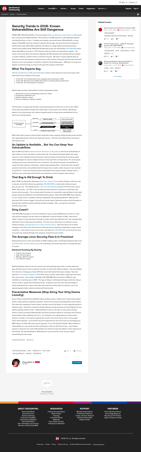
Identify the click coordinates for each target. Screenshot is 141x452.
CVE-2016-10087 (49, 184)
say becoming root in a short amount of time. (40, 225)
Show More (118, 76)
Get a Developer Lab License (28, 424)
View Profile (77, 362)
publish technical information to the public (43, 151)
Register (128, 8)
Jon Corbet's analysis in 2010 (30, 274)
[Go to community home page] (11, 8)
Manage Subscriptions (85, 412)
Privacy (54, 444)
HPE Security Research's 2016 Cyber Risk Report (28, 73)
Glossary (56, 416)
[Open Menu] (138, 14)
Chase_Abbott (27, 362)
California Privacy (63, 444)
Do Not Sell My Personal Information (80, 444)
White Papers (56, 414)
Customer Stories (56, 418)
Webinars (56, 420)
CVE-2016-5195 (60, 230)
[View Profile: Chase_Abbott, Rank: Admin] (16, 363)
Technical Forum (28, 414)
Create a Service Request (84, 416)
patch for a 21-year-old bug (49, 181)
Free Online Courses (56, 422)
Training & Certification (56, 424)
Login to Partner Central (112, 418)
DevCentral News (28, 412)
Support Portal (84, 420)
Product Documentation (56, 412)
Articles (12, 14)
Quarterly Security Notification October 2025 (119, 28)
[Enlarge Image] (47, 125)
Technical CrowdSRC (28, 418)
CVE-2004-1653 (71, 48)
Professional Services (84, 414)
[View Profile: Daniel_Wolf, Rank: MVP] (100, 45)
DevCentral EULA (28, 422)
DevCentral (5, 14)
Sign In (136, 8)
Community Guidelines (28, 420)
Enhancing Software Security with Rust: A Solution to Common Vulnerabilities (118, 62)
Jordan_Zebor (108, 65)
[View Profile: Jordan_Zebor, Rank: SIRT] (100, 63)
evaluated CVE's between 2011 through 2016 (27, 244)
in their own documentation (48, 187)
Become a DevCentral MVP (28, 426)
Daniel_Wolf (107, 47)
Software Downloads (84, 418)
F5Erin (106, 30)
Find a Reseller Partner (112, 412)
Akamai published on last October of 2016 (62, 35)
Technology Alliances (113, 414)
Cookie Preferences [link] (98, 444)
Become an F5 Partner (113, 416)
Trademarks (40, 444)
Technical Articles (22, 14)
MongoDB (51, 323)
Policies (47, 444)
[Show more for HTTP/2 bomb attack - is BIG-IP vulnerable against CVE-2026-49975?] (112, 53)
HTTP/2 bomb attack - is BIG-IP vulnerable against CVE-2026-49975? (119, 44)
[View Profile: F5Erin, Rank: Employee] (100, 30)
